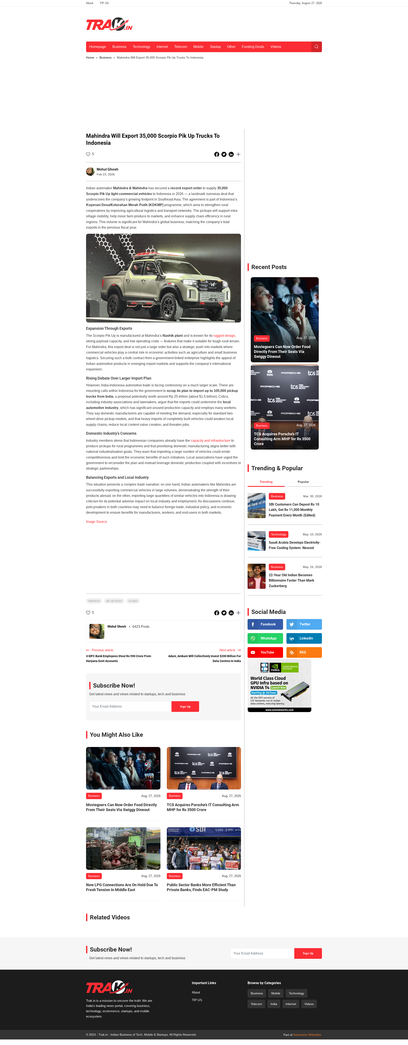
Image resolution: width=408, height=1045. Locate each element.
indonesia (94, 600)
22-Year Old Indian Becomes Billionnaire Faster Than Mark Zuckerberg (291, 580)
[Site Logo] (109, 24)
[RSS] (304, 652)
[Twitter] (304, 624)
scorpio (133, 600)
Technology (141, 47)
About (89, 3)
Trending (266, 481)
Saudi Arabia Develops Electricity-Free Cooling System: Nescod (294, 545)
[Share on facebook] (217, 154)
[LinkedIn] (304, 638)
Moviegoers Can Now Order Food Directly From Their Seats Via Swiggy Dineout (121, 807)
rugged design (224, 335)
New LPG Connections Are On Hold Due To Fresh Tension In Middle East (122, 887)
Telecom (180, 47)
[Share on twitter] (224, 154)
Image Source (96, 521)
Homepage (97, 47)
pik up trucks (114, 600)
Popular (303, 481)
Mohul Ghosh (107, 169)
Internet (162, 47)
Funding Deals (253, 47)
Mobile (198, 47)
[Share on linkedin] (232, 154)
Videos (276, 47)
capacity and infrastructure (210, 440)
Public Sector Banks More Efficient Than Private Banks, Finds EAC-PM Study (201, 887)
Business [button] (105, 57)
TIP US (104, 3)
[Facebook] (265, 624)
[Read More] (123, 768)
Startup (215, 47)
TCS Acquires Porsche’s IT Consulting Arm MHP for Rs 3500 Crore (203, 807)
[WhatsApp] (265, 638)
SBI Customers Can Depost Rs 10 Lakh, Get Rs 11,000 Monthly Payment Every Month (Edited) (294, 509)
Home (90, 57)
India (274, 1004)
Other (231, 47)
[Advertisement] (244, 23)
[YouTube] (265, 652)
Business (119, 47)
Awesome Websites (307, 1034)
